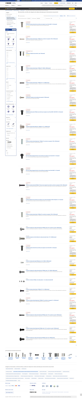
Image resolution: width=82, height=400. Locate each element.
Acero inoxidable (9, 85)
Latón (8, 88)
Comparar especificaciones (72, 15)
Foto (65, 15)
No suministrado (9, 92)
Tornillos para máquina (10, 20)
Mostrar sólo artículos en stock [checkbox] (10, 34)
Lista (61, 15)
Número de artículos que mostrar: (22, 18)
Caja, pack (8, 135)
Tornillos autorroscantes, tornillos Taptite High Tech (11, 24)
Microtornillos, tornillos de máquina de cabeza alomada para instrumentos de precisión (11, 18)
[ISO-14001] (47, 386)
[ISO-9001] (43, 386)
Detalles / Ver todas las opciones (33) (10, 79)
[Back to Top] (81, 395)
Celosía (13, 45)
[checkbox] (11, 54)
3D (29, 27)
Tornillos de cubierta (40, 378)
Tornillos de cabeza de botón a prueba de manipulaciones (13, 373)
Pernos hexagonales (24, 373)
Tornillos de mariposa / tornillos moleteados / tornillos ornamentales (14, 378)
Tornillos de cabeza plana (43, 373)
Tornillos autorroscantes (66, 371)
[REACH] (57, 386)
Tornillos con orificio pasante (58, 373)
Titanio (8, 86)
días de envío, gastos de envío (52, 15)
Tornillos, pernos (22, 10)
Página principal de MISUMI (8, 10)
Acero (8, 83)
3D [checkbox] (7, 153)
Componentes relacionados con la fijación (11, 380)
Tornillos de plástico (33, 378)
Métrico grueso (9, 119)
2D (27, 27)
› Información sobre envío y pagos (46, 393)
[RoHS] (54, 386)
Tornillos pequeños (50, 373)
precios (58, 15)
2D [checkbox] (7, 152)
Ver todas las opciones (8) (9, 101)
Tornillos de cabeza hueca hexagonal (33, 373)
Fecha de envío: (48, 18)
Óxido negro (8, 94)
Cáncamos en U (72, 378)
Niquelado (8, 98)
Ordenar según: (34, 18)
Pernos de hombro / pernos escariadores (50, 378)
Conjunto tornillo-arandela (10, 22)
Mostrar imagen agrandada (9, 47)
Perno (19, 380)
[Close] (76, 8)
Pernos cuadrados (27, 378)
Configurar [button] (72, 32)
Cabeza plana (9, 45)
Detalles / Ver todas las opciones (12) (10, 63)
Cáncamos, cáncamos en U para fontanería (62, 378)
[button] (63, 0)
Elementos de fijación (16, 10)
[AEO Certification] (51, 386)
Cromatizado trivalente (10, 95)
